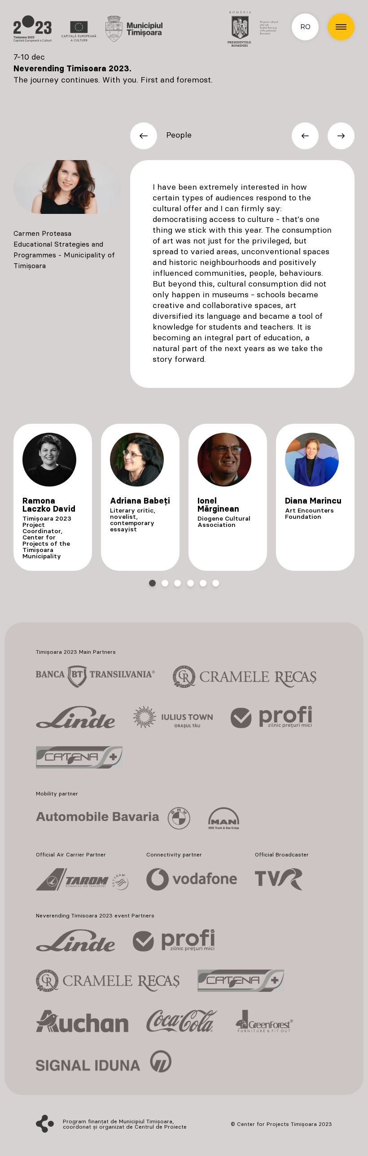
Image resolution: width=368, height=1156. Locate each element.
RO (305, 26)
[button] (341, 27)
